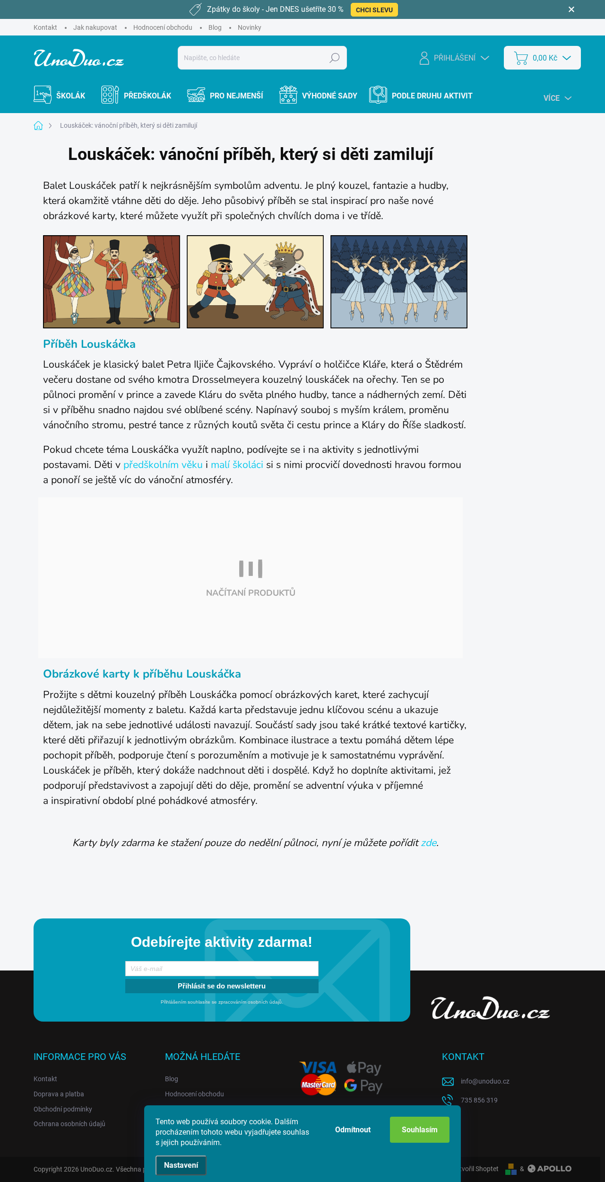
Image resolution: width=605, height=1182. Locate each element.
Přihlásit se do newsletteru (222, 986)
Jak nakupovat (95, 27)
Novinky (249, 27)
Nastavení (181, 1165)
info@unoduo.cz (485, 1081)
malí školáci (237, 465)
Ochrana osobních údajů (69, 1124)
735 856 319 (479, 1100)
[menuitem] (65, 95)
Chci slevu (374, 10)
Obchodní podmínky (63, 1109)
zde (428, 843)
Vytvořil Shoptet (475, 1169)
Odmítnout (353, 1129)
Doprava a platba (59, 1094)
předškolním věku (163, 465)
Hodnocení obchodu (162, 27)
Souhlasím (420, 1129)
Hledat (335, 58)
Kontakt (45, 27)
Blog (215, 27)
